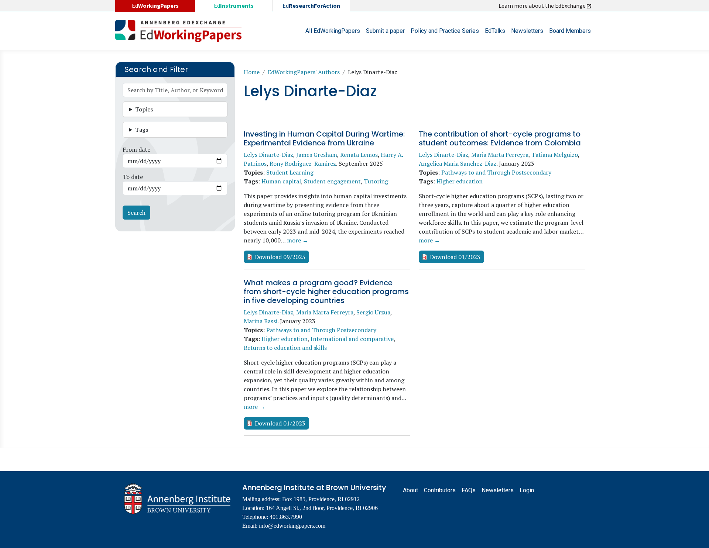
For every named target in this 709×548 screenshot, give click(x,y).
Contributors (440, 490)
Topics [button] (144, 109)
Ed (234, 6)
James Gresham (316, 155)
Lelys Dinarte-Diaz (268, 155)
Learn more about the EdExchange (543, 6)
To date (133, 177)
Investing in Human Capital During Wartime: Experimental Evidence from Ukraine (324, 138)
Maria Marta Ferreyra (499, 155)
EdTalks (495, 30)
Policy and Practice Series (445, 30)
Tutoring (376, 181)
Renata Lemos (359, 155)
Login (527, 490)
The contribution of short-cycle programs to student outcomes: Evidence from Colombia (500, 138)
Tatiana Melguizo (554, 155)
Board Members (570, 30)
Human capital (281, 181)
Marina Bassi (260, 321)
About (410, 490)
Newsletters (527, 30)
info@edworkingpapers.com (292, 526)
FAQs (469, 490)
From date (136, 149)
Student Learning (290, 172)
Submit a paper (385, 30)
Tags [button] (141, 129)
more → (297, 240)
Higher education (459, 181)
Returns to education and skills (285, 348)
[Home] (181, 31)
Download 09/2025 (280, 257)
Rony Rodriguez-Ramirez (303, 163)
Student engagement (332, 181)
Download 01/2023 (455, 257)
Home (252, 72)
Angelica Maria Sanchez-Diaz (457, 163)
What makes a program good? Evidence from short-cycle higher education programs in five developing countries (326, 292)
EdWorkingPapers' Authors (304, 72)
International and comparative (352, 339)
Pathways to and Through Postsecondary (496, 172)
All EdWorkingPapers (332, 30)
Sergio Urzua (373, 312)
